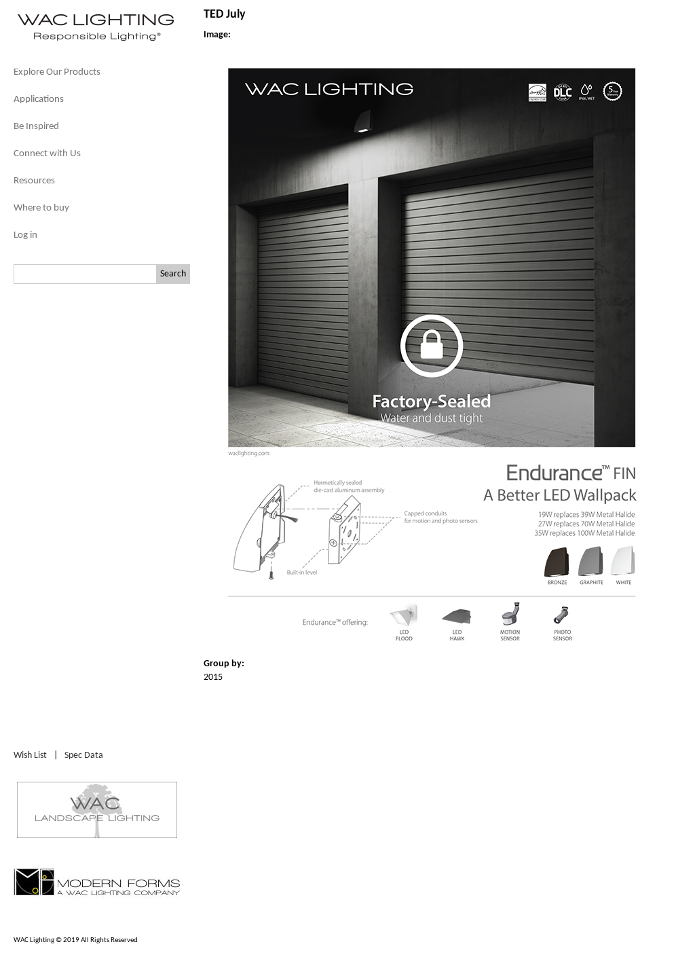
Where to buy (41, 208)
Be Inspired (36, 127)
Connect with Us (47, 154)
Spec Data (83, 755)
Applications (39, 99)
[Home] (95, 40)
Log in (25, 235)
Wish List (30, 755)
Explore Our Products (57, 72)
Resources (34, 181)
